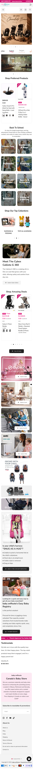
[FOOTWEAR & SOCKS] (8, 181)
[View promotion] (16, 29)
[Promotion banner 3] (16, 504)
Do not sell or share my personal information (15, 746)
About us (5, 728)
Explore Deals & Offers (8, 1)
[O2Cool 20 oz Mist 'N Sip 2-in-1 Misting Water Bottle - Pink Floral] (8, 90)
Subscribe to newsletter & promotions (16, 706)
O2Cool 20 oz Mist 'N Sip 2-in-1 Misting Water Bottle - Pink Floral (8, 113)
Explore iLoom (23, 402)
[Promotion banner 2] (16, 491)
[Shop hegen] (9, 51)
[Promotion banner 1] (16, 472)
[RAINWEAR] (8, 198)
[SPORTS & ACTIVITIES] (24, 181)
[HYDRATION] (8, 163)
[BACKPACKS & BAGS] (24, 146)
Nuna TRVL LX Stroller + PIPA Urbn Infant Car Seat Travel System (24, 324)
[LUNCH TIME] (8, 146)
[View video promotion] (16, 63)
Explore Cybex (23, 376)
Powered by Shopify (26, 762)
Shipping (5, 737)
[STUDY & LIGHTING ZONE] (24, 198)
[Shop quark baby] (20, 51)
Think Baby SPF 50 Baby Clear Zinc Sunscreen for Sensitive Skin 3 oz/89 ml (24, 114)
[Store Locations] (30, 10)
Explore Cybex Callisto (13, 282)
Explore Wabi (24, 454)
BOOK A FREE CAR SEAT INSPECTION (17, 569)
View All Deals (17, 351)
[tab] (9, 47)
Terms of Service (7, 743)
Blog (4, 731)
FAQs (4, 734)
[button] (12, 297)
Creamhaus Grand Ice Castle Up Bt (8, 325)
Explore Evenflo (23, 428)
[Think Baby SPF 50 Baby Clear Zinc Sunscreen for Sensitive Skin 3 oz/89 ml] (24, 90)
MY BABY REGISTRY (12, 632)
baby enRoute (16, 762)
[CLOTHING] (24, 163)
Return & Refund (7, 740)
